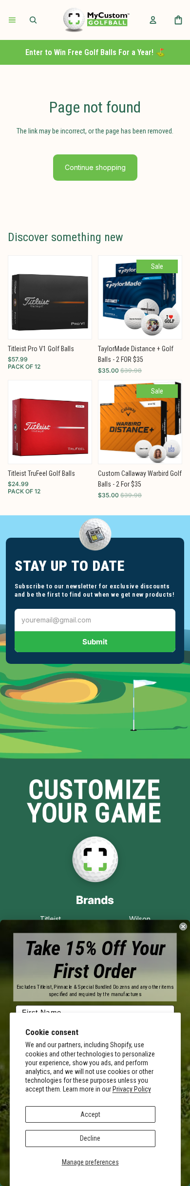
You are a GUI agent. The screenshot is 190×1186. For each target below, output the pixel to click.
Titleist (50, 919)
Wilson (140, 919)
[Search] (33, 20)
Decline (90, 1138)
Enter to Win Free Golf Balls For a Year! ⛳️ (95, 52)
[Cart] (178, 20)
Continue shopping (95, 167)
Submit (95, 641)
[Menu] (12, 20)
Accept (90, 1114)
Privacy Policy (132, 1089)
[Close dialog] (183, 926)
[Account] (153, 20)
